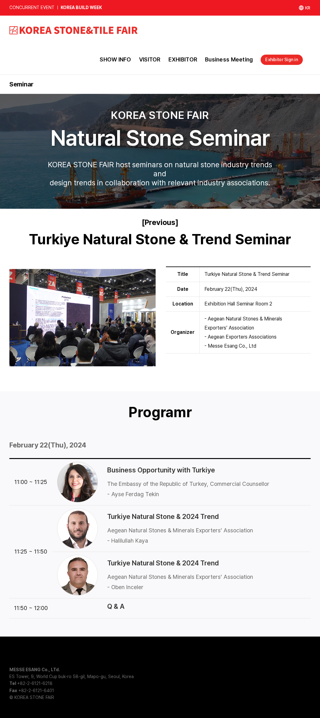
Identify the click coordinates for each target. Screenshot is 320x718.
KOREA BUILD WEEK (81, 7)
